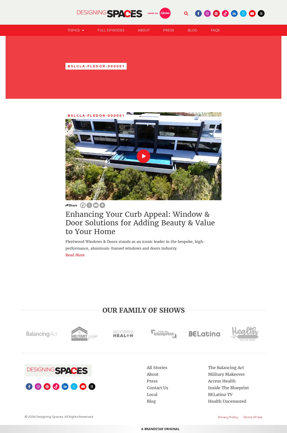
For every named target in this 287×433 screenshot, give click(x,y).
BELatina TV (220, 394)
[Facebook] (83, 205)
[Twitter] (89, 205)
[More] (102, 205)
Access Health (222, 381)
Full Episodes (111, 30)
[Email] (96, 205)
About (144, 30)
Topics (73, 30)
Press (168, 30)
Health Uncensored (227, 401)
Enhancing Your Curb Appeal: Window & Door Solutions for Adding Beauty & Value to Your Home (140, 223)
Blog (192, 30)
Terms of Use (252, 417)
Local (152, 394)
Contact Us (157, 387)
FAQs (215, 30)
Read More (75, 255)
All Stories (157, 367)
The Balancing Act (226, 367)
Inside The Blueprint (228, 387)
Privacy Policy (228, 417)
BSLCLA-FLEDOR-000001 (96, 116)
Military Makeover (226, 374)
